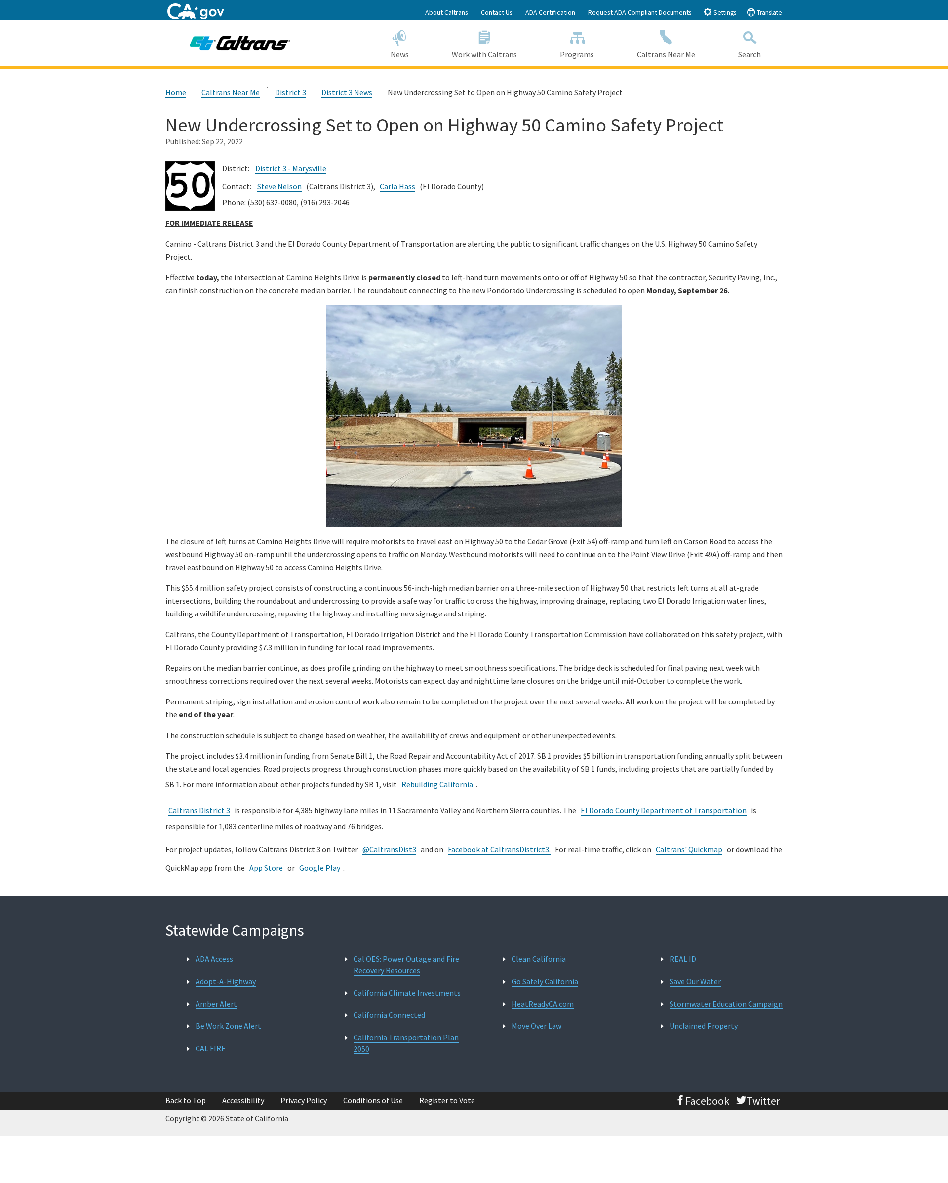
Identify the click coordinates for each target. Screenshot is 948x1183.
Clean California (539, 959)
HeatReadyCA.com (543, 1003)
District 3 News (346, 92)
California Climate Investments (407, 993)
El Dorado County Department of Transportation (664, 810)
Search (749, 54)
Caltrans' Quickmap (689, 849)
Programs (577, 54)
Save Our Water (695, 981)
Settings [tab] (724, 12)
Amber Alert (216, 1003)
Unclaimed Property (704, 1026)
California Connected (389, 1015)
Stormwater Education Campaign (726, 1003)
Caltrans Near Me (666, 54)
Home (175, 92)
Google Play (319, 868)
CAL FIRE (211, 1048)
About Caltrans (446, 12)
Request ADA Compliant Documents (640, 12)
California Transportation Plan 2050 (406, 1042)
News (400, 54)
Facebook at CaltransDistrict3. (499, 849)
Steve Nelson (279, 186)
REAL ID (683, 959)
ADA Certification (550, 12)
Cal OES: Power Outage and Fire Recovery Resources (406, 964)
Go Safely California (545, 981)
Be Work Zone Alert (228, 1026)
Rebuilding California (437, 784)
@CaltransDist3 (389, 849)
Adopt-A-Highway (226, 981)
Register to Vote (447, 1100)
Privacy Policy (303, 1100)
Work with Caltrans (484, 54)
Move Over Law (536, 1026)
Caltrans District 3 (199, 810)
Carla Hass (397, 186)
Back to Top (185, 1100)
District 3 (290, 92)
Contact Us (497, 12)
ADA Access (214, 959)
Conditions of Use (373, 1100)
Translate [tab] (768, 12)
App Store (266, 868)
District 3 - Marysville (290, 168)
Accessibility (243, 1100)
